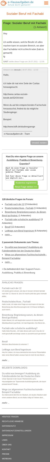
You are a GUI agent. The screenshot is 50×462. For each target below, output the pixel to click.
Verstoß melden (39, 143)
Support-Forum (32, 269)
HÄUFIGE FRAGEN (10, 417)
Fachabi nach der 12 (14, 204)
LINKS (4, 440)
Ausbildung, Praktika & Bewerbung (18, 273)
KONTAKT (6, 449)
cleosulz (17, 70)
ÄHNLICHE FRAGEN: (12, 282)
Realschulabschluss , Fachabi (19, 208)
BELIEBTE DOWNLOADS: (15, 368)
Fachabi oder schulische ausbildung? (22, 219)
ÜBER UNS (6, 445)
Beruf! (8, 227)
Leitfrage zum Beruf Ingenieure (19, 231)
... (5, 360)
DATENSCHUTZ (9, 426)
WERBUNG (7, 459)
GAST (5, 61)
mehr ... (8, 235)
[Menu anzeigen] (43, 3)
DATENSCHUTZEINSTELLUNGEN (16, 431)
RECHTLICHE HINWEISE (12, 421)
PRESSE (5, 454)
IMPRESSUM (7, 435)
